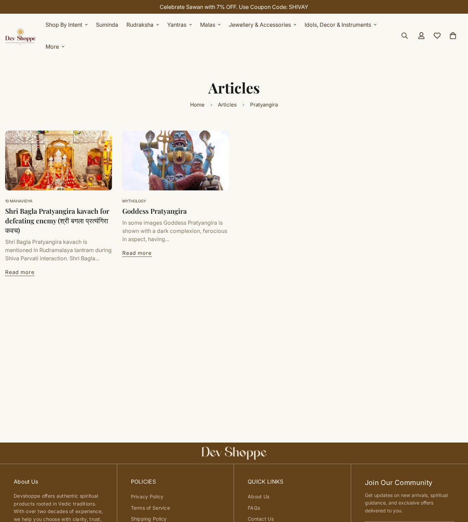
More (52, 46)
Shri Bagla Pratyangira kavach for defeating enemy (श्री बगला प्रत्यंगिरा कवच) (57, 220)
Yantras (176, 24)
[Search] (405, 35)
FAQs (254, 508)
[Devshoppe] (20, 36)
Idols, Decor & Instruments (338, 24)
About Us (258, 496)
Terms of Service (150, 508)
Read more (20, 272)
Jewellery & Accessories (260, 24)
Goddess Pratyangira (154, 210)
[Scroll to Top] (455, 485)
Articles (227, 104)
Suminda (107, 24)
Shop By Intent (64, 24)
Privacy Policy (147, 496)
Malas (207, 24)
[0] (453, 36)
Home (197, 104)
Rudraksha (139, 24)
